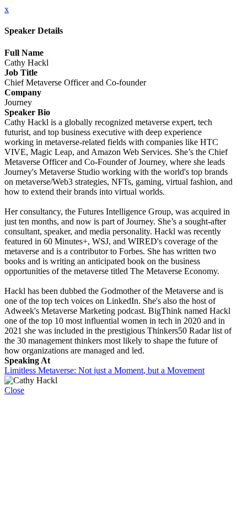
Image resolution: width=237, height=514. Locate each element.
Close (14, 390)
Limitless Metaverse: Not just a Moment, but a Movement (104, 370)
